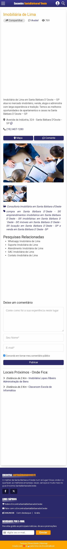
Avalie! (35, 20)
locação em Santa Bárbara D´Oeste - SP (34, 225)
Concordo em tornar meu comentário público (28, 356)
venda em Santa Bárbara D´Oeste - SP (27, 229)
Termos (23, 543)
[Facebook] (5, 491)
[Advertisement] (33, 61)
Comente (50, 137)
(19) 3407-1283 (15, 129)
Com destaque (23, 513)
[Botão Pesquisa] (63, 3)
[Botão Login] (58, 3)
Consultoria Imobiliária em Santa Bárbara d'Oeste (34, 206)
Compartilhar (15, 20)
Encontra (30, 3)
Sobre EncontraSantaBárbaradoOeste (23, 504)
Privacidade (33, 543)
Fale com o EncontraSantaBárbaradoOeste (26, 508)
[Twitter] (13, 491)
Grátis (37, 513)
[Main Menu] (3, 3)
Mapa (19, 137)
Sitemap (43, 543)
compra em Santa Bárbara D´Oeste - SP (33, 211)
